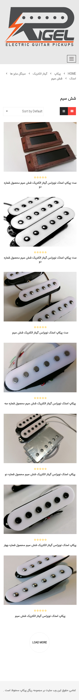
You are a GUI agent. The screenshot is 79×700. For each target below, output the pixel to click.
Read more (40, 190)
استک (72, 78)
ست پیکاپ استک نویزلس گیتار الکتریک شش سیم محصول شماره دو (40, 185)
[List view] (64, 111)
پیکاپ (57, 73)
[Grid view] (72, 111)
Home (72, 73)
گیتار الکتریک (40, 73)
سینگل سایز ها (18, 73)
